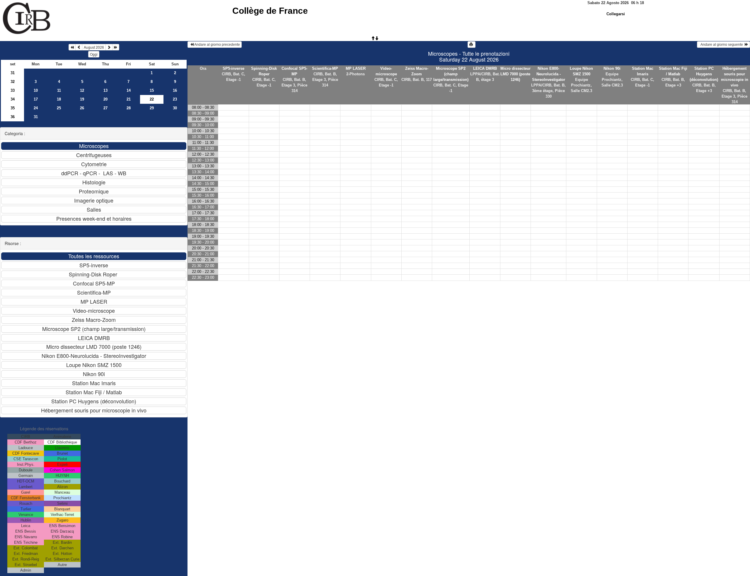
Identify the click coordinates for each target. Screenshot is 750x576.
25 (59, 108)
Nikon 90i (612, 68)
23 (175, 99)
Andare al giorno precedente (217, 45)
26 (82, 108)
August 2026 (94, 47)
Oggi (94, 54)
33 (13, 90)
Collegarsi (615, 14)
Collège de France (270, 11)
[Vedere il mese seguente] (108, 47)
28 (129, 108)
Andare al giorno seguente (722, 45)
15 (152, 90)
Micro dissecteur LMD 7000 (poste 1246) (515, 74)
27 (105, 108)
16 (175, 90)
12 (82, 90)
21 (129, 99)
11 (59, 90)
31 (13, 73)
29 (152, 108)
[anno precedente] (72, 47)
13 (105, 90)
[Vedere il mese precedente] (78, 47)
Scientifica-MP (325, 68)
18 (59, 99)
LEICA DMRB (485, 68)
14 (129, 90)
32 (13, 81)
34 (13, 99)
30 (175, 108)
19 (82, 99)
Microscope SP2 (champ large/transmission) (450, 74)
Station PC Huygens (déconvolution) (704, 74)
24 (36, 108)
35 (13, 108)
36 (13, 117)
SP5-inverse (233, 68)
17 (36, 99)
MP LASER (356, 68)
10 (36, 90)
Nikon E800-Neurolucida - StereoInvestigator (548, 74)
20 (105, 99)
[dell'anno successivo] (115, 47)
